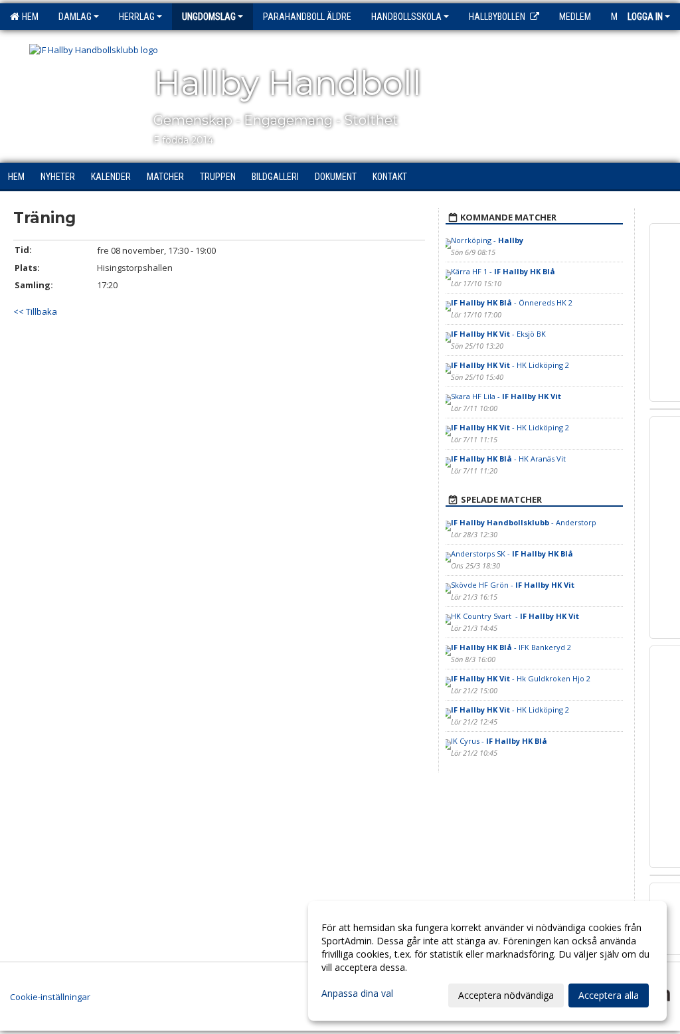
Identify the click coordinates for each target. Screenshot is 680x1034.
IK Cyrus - (499, 741)
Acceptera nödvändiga (506, 995)
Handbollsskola (406, 16)
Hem (28, 16)
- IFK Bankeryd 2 (511, 647)
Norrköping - (487, 240)
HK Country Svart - (515, 616)
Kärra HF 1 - (503, 271)
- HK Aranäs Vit (508, 459)
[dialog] (487, 961)
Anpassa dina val (357, 993)
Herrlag (137, 16)
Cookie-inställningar (50, 997)
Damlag (75, 16)
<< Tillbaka (35, 311)
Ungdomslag (209, 16)
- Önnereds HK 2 (511, 302)
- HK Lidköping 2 (510, 365)
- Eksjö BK (498, 334)
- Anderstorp (523, 522)
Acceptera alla (608, 995)
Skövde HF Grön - (512, 585)
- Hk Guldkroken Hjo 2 (520, 678)
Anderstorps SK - (512, 554)
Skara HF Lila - (506, 396)
